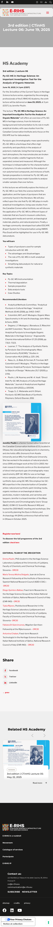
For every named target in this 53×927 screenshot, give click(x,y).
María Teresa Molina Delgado (16, 574)
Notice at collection (13, 924)
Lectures (11, 770)
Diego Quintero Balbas (13, 590)
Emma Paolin (9, 559)
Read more (37, 783)
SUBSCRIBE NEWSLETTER (22, 892)
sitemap (6, 903)
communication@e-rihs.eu (20, 887)
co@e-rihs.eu (14, 884)
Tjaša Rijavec (9, 606)
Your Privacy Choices (20, 919)
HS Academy (15, 63)
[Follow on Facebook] (2, 2)
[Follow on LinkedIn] (7, 2)
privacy (27, 903)
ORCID (15, 570)
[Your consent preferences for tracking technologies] (48, 922)
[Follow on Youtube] (12, 2)
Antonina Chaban (10, 633)
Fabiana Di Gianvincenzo (14, 625)
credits (17, 903)
